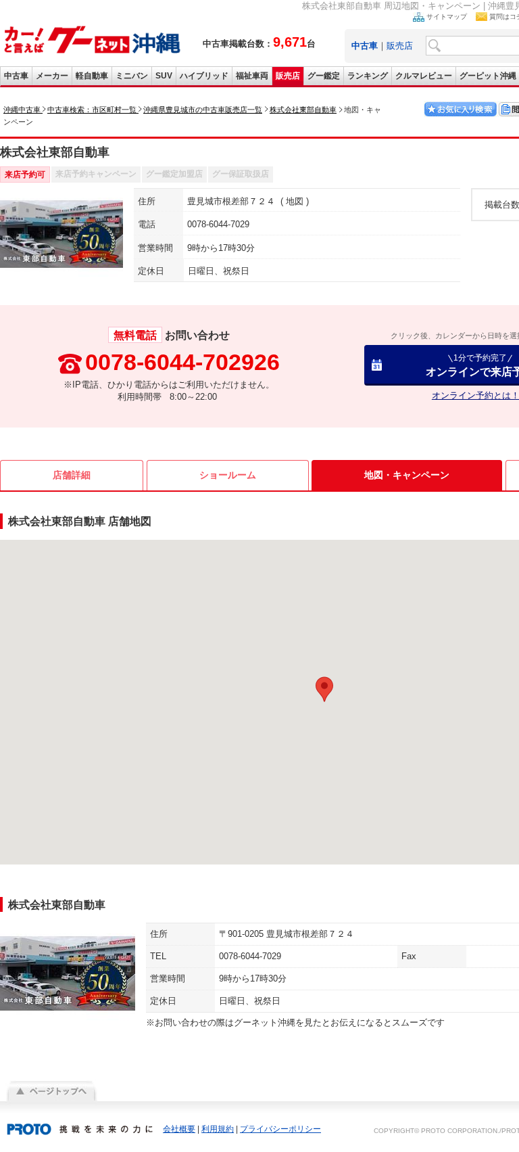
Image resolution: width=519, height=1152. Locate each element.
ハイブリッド (204, 75)
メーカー (52, 75)
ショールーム (227, 474)
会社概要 (179, 1129)
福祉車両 (252, 75)
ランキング (367, 75)
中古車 (16, 75)
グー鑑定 (323, 75)
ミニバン (132, 75)
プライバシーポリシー (280, 1129)
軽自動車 (92, 75)
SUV (163, 75)
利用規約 (217, 1129)
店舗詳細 (72, 474)
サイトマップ (446, 16)
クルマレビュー (423, 75)
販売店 (400, 46)
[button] (324, 689)
